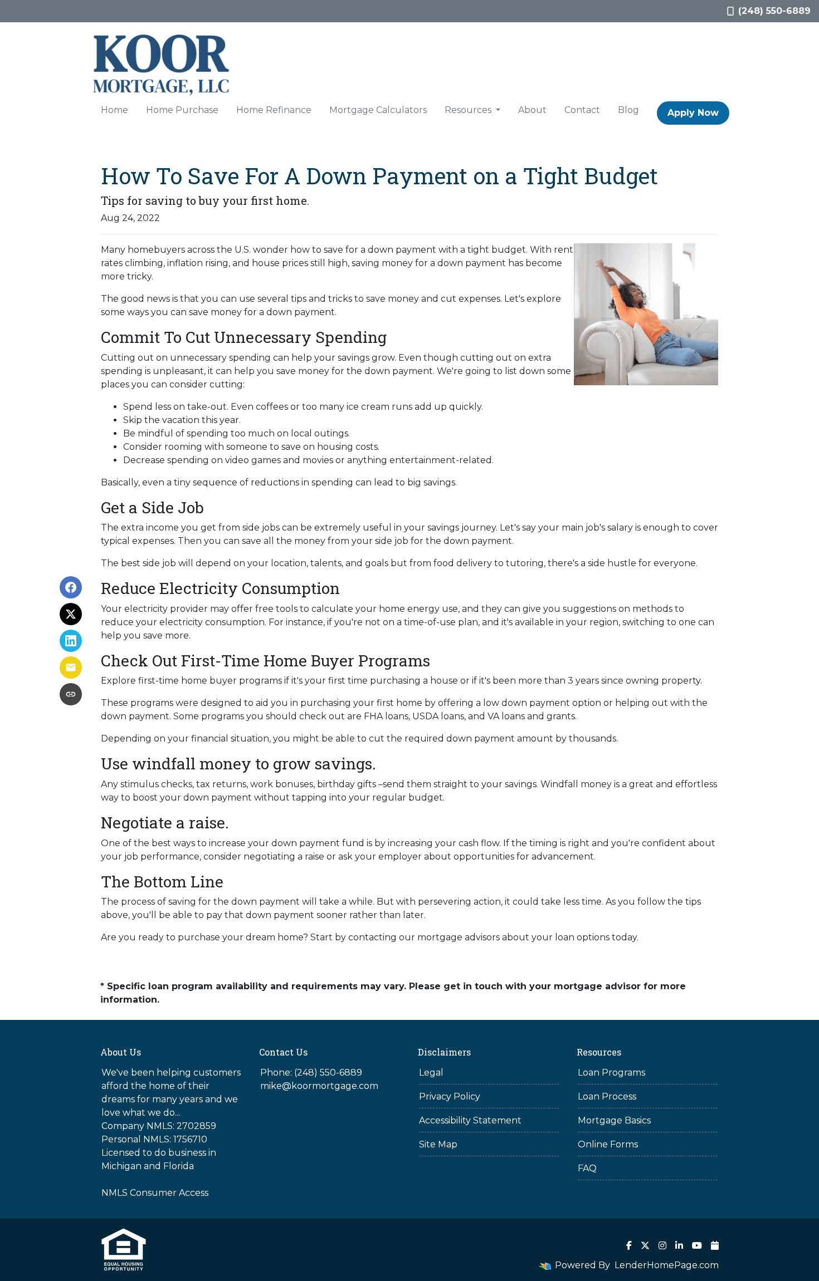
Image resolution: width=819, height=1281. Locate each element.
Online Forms (608, 1144)
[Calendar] (715, 1245)
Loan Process (607, 1096)
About (532, 110)
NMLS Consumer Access (154, 1192)
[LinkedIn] (679, 1245)
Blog (628, 110)
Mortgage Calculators (378, 110)
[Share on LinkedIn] (71, 641)
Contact (582, 110)
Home (114, 110)
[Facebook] (629, 1245)
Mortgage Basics (614, 1120)
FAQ (587, 1168)
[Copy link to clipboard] (71, 694)
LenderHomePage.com (667, 1265)
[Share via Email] (71, 667)
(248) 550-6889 (774, 11)
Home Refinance (273, 110)
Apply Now (693, 112)
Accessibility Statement (470, 1120)
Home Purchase (182, 110)
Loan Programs (611, 1072)
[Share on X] (71, 614)
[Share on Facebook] (71, 587)
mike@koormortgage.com (319, 1086)
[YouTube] (697, 1245)
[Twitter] (645, 1245)
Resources (469, 110)
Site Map (438, 1144)
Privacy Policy (449, 1096)
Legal (431, 1072)
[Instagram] (662, 1245)
